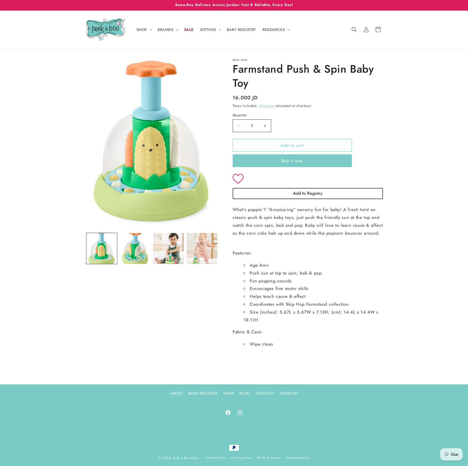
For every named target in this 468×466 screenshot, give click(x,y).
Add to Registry (308, 193)
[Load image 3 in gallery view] (168, 248)
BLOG (244, 393)
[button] (143, 29)
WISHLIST (289, 393)
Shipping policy (298, 457)
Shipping (266, 105)
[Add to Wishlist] (308, 179)
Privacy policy (241, 457)
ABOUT (176, 393)
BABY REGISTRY (203, 393)
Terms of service (269, 457)
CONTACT (265, 393)
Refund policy (215, 457)
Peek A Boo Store (186, 458)
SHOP (228, 393)
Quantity (240, 115)
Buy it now (292, 161)
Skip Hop (240, 60)
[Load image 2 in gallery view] (135, 248)
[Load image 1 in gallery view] (101, 248)
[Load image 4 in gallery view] (202, 248)
